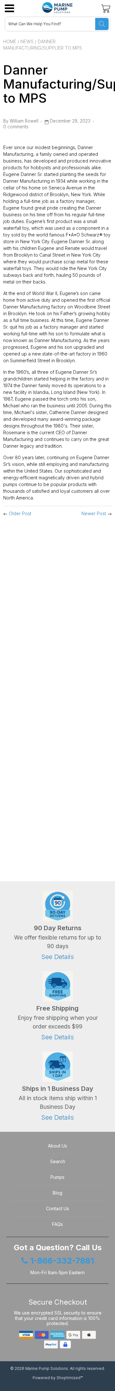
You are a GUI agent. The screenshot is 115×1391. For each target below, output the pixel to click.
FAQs (57, 1224)
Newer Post (93, 513)
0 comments (15, 126)
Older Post (20, 513)
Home (9, 41)
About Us (57, 1145)
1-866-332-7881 (62, 1261)
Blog (57, 1192)
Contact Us (57, 1208)
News (27, 41)
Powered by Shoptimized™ (58, 1377)
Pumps (57, 1177)
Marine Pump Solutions (46, 1368)
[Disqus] (57, 606)
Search (57, 1161)
